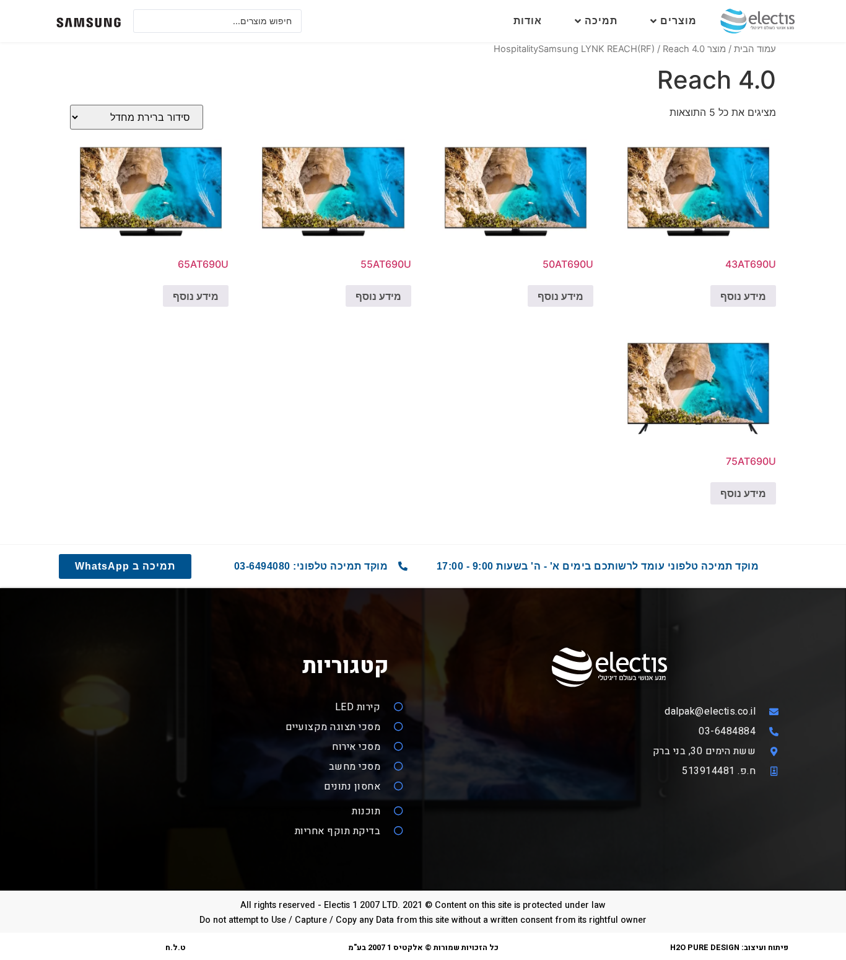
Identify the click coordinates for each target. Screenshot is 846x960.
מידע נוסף (743, 296)
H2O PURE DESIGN (704, 947)
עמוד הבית (755, 49)
